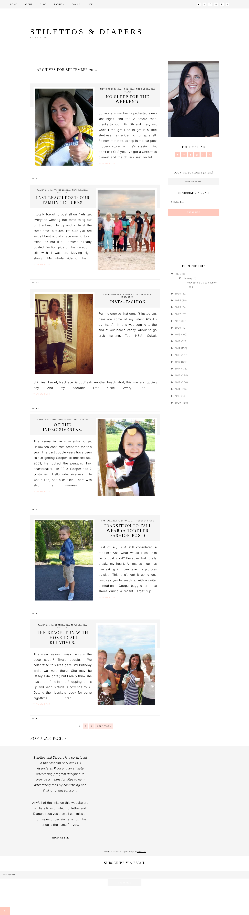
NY (125, 89)
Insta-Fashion (127, 301)
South (58, 625)
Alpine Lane (141, 852)
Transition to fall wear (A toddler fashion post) (128, 530)
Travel (128, 92)
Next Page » (104, 726)
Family (41, 190)
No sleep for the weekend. (127, 99)
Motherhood (107, 89)
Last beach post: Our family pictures (63, 200)
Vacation (62, 193)
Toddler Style (145, 521)
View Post (107, 163)
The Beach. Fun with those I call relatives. (62, 637)
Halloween (59, 420)
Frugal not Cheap (133, 294)
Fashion (58, 190)
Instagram (127, 297)
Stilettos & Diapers (86, 31)
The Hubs (141, 89)
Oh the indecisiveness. (62, 427)
